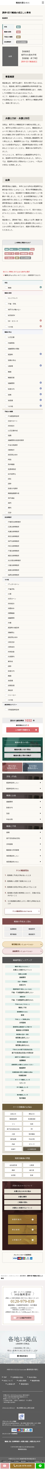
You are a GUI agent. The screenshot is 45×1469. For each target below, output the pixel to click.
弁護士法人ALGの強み (22, 1191)
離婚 (18, 27)
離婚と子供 (11, 826)
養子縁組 (11, 498)
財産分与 (11, 389)
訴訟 (9, 479)
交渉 (9, 512)
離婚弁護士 (22, 749)
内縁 (13, 1144)
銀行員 (32, 1170)
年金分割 (9, 819)
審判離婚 (13, 934)
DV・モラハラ (13, 321)
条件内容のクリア (21, 725)
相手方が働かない (14, 309)
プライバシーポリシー (8, 1408)
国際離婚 (11, 613)
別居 (18, 32)
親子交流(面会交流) (13, 838)
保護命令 (11, 608)
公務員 (32, 1165)
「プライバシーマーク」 (18, 1425)
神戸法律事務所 (13, 541)
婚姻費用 (11, 383)
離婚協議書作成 (13, 493)
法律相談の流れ (17, 1377)
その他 (10, 327)
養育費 (10, 400)
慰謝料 (10, 354)
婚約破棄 (13, 1139)
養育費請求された (12, 862)
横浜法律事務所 (13, 555)
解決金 (10, 661)
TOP (5, 1377)
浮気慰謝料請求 (13, 709)
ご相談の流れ (22, 1202)
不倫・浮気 (12, 304)
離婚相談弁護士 (22, 1449)
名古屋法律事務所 (14, 560)
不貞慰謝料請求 (13, 416)
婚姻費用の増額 (13, 349)
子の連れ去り (9, 258)
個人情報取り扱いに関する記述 (25, 1408)
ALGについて (8, 1380)
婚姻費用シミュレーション (22, 951)
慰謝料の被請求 (13, 627)
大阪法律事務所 (13, 565)
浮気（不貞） (12, 776)
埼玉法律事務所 (13, 546)
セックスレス (13, 298)
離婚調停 (32, 929)
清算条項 (11, 647)
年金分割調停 (13, 445)
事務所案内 (23, 1356)
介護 (31, 254)
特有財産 (11, 652)
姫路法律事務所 (13, 570)
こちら (28, 1312)
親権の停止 (12, 360)
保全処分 (11, 426)
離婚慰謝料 (13, 1119)
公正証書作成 (13, 430)
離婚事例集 (36, 1380)
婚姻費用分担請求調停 (16, 440)
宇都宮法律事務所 (14, 522)
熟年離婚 (11, 464)
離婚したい (13, 249)
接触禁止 (11, 632)
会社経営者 (13, 1165)
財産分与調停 (13, 488)
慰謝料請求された (12, 788)
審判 (9, 508)
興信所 (10, 690)
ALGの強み (33, 1377)
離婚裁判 (32, 934)
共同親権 (9, 844)
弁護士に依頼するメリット (22, 1208)
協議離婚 (13, 929)
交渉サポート (13, 421)
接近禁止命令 (13, 637)
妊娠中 (13, 1149)
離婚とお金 (11, 795)
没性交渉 (11, 642)
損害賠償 (11, 685)
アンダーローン (13, 584)
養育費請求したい (12, 856)
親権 (9, 395)
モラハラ (32, 1144)
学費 (9, 623)
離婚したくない (24, 249)
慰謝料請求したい (12, 783)
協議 (9, 435)
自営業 (13, 1175)
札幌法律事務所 (13, 531)
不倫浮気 (11, 589)
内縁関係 (11, 343)
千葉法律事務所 (13, 551)
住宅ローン (12, 598)
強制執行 (11, 450)
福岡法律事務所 (13, 575)
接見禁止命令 (13, 454)
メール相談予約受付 (24, 1318)
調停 (18, 37)
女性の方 (13, 1114)
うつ (17, 254)
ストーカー (12, 695)
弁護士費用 (22, 1196)
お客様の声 (11, 1384)
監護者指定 (12, 469)
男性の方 (32, 1114)
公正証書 (11, 337)
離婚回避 (11, 377)
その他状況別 (31, 1149)
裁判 (9, 503)
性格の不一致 (9, 254)
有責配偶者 (24, 254)
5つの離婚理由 (22, 911)
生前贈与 (11, 656)
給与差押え (12, 474)
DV (32, 1129)
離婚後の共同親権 (12, 850)
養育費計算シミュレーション (22, 944)
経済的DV (11, 315)
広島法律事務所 (13, 526)
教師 (13, 1170)
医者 (31, 1175)
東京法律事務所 (22, 42)
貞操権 (10, 366)
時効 (9, 459)
